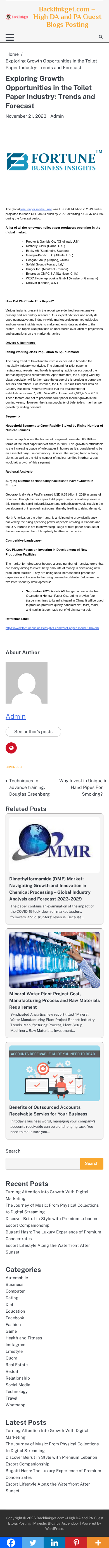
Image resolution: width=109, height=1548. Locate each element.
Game (11, 1331)
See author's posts (33, 731)
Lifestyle (14, 1351)
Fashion (13, 1324)
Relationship (18, 1378)
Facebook (15, 1317)
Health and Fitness (24, 1338)
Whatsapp (15, 1404)
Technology (17, 1391)
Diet (9, 1304)
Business (14, 767)
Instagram (15, 1344)
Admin (57, 116)
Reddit (12, 1371)
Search (13, 1151)
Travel (11, 1398)
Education (15, 1311)
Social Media (18, 1384)
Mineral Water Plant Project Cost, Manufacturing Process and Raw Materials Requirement (54, 1000)
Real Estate (17, 1364)
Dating (12, 1297)
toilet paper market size (36, 209)
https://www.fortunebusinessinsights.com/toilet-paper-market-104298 (52, 628)
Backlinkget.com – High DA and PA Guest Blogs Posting (67, 16)
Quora (11, 1358)
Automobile (17, 1277)
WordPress (54, 1529)
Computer (15, 1291)
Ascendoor (70, 1523)
